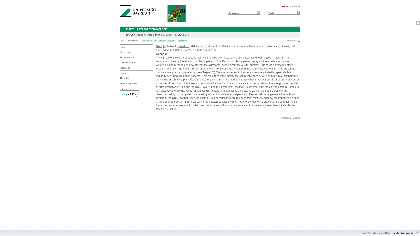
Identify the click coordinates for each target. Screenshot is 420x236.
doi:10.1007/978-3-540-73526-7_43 (196, 50)
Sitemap (296, 118)
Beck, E (160, 46)
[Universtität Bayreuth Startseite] (138, 11)
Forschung (125, 52)
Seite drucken (291, 41)
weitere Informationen (403, 233)
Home (122, 41)
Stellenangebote (128, 83)
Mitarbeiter (125, 68)
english (289, 7)
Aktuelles (124, 78)
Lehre (123, 73)
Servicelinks (234, 13)
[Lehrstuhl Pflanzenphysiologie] (177, 13)
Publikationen (132, 41)
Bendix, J (183, 46)
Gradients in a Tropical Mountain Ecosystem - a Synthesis (164, 41)
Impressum (286, 118)
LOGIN (297, 7)
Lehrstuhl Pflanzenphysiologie (146, 29)
